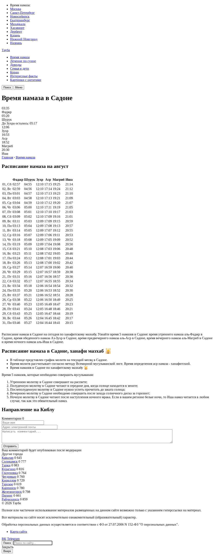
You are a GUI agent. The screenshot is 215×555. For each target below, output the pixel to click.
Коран (14, 72)
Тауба (6, 50)
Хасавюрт (17, 28)
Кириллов (9, 480)
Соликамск (10, 461)
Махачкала (17, 24)
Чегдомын (9, 476)
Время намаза (20, 57)
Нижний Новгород (23, 39)
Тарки (6, 465)
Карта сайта (18, 531)
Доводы (15, 65)
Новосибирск (19, 16)
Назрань (16, 43)
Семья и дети (19, 68)
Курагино (9, 469)
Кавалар (7, 457)
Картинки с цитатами (25, 80)
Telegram (13, 539)
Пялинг (7, 495)
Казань (15, 35)
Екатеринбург (20, 20)
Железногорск (12, 491)
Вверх (7, 551)
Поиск (7, 87)
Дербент (16, 31)
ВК (4, 539)
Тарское (7, 484)
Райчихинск (10, 499)
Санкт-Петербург (22, 12)
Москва (15, 9)
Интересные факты (24, 76)
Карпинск (9, 488)
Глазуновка (10, 473)
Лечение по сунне (23, 61)
